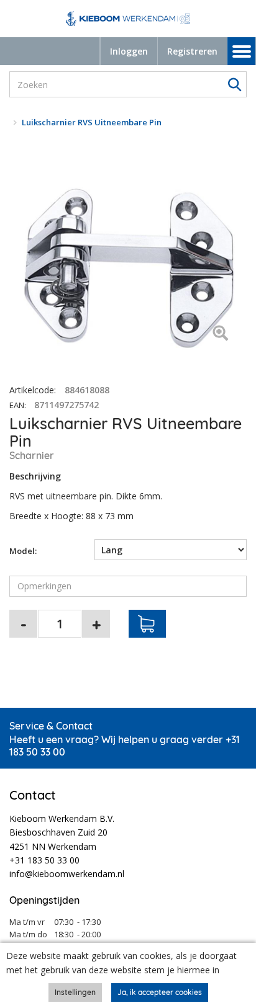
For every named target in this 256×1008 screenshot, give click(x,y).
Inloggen (129, 51)
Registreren (192, 51)
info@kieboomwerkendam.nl (66, 874)
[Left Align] (220, 334)
